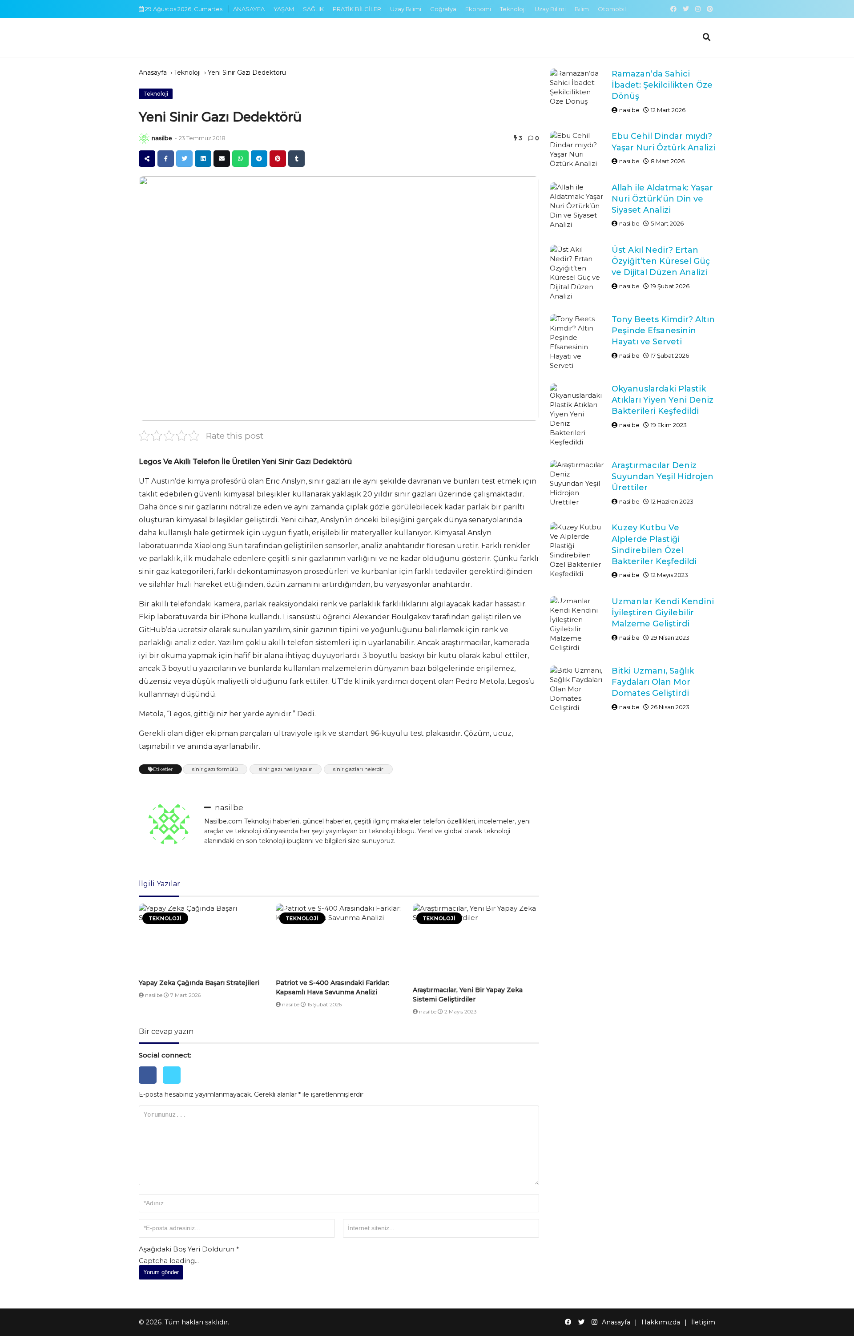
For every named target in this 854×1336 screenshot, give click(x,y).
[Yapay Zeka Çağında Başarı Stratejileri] (202, 939)
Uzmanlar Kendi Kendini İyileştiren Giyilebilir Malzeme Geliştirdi (663, 613)
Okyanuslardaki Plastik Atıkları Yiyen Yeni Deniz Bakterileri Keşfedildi (662, 400)
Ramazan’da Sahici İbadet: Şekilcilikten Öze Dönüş (662, 85)
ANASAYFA (249, 8)
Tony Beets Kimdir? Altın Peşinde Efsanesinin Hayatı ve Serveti (663, 331)
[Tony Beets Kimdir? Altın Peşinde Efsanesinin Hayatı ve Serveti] (577, 342)
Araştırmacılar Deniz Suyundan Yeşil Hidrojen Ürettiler (662, 476)
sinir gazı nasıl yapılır (285, 769)
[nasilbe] (144, 138)
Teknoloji (513, 8)
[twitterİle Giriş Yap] (174, 1086)
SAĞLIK (313, 8)
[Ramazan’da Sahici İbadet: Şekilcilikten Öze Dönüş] (577, 87)
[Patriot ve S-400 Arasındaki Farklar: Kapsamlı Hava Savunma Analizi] (339, 939)
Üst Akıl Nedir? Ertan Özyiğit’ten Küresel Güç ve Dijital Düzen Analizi (661, 261)
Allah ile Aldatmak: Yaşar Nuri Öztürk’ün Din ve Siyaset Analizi (662, 199)
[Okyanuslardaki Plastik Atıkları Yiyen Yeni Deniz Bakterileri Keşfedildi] (577, 415)
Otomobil (612, 8)
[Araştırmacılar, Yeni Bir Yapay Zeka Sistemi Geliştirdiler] (476, 943)
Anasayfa (153, 73)
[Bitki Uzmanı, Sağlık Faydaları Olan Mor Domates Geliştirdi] (577, 689)
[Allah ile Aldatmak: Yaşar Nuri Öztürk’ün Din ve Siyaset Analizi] (577, 205)
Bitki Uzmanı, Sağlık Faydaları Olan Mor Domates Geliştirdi (653, 682)
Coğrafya (443, 8)
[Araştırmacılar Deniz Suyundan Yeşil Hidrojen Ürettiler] (577, 483)
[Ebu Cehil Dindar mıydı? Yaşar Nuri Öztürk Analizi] (577, 149)
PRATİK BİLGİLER (357, 8)
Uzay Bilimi (405, 8)
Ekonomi (478, 8)
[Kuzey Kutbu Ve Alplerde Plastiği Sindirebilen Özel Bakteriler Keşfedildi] (577, 550)
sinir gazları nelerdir (358, 769)
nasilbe (162, 138)
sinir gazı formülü (215, 769)
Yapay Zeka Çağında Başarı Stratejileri (199, 983)
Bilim (582, 8)
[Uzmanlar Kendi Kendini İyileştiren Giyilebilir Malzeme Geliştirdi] (577, 624)
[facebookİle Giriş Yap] (151, 1086)
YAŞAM (284, 8)
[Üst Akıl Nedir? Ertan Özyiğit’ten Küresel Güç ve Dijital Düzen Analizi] (577, 273)
